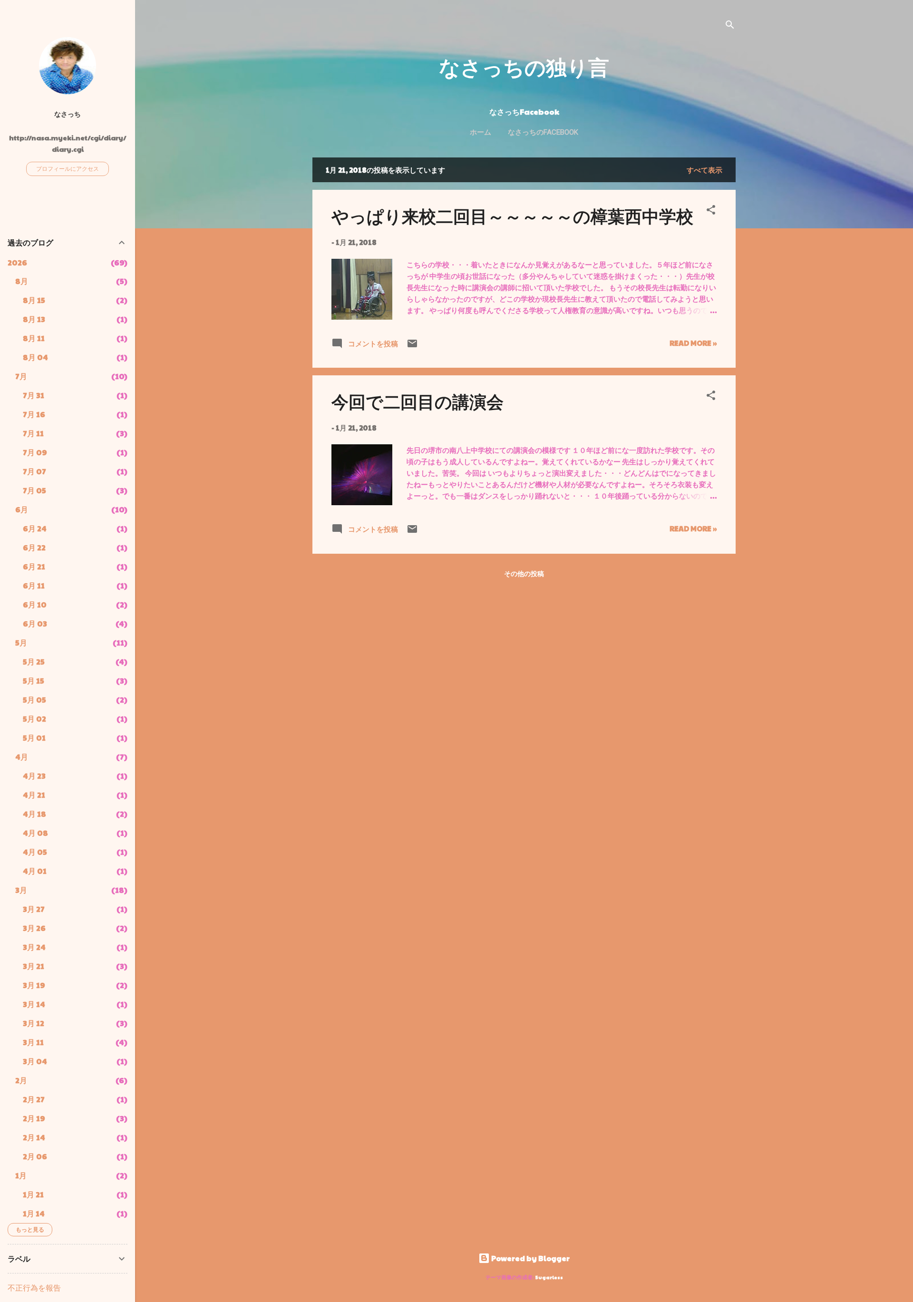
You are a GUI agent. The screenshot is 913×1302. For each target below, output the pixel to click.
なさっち (67, 113)
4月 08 (35, 832)
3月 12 (33, 1023)
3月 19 (34, 984)
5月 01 (34, 737)
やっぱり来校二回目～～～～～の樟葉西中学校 (512, 215)
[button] (711, 211)
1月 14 (34, 1213)
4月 (21, 756)
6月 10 (35, 604)
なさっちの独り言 (524, 66)
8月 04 (35, 357)
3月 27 (34, 908)
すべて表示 (704, 170)
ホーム (480, 132)
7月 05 (34, 490)
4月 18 (34, 813)
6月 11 (34, 585)
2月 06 (35, 1156)
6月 (21, 509)
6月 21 (34, 566)
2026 (17, 262)
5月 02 (34, 718)
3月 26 (34, 927)
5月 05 (34, 699)
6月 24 (35, 528)
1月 (21, 1175)
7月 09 (35, 452)
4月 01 (35, 870)
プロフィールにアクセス (67, 168)
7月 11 (33, 433)
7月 (21, 376)
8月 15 (34, 299)
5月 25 (34, 661)
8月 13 (34, 318)
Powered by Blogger (530, 1258)
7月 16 (34, 414)
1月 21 (33, 1194)
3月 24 (34, 946)
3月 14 (34, 1004)
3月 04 (35, 1061)
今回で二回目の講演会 (417, 401)
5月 (21, 642)
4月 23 (34, 775)
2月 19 (34, 1118)
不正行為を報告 (34, 1287)
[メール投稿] (412, 346)
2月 (21, 1080)
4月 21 (34, 794)
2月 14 (34, 1137)
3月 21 (33, 965)
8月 (21, 280)
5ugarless (549, 1277)
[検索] (730, 25)
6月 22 (34, 547)
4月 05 (35, 851)
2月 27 (34, 1099)
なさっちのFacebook (543, 132)
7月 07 (34, 471)
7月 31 (33, 395)
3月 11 (33, 1042)
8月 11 (34, 338)
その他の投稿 (524, 573)
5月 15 (33, 680)
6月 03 (35, 623)
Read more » (693, 343)
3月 (21, 889)
